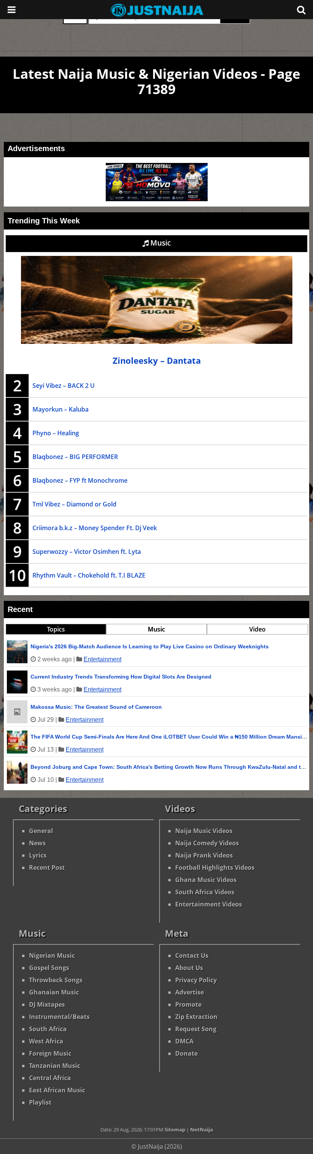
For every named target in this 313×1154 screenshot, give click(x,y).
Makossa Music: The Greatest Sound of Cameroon (96, 707)
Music (159, 243)
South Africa (48, 1029)
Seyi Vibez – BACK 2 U (63, 385)
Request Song (195, 1029)
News (37, 843)
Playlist (40, 1102)
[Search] (301, 9)
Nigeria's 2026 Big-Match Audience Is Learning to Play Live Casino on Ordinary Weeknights (150, 646)
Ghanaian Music (54, 992)
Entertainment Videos (208, 904)
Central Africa (50, 1078)
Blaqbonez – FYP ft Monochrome (79, 480)
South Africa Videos (204, 892)
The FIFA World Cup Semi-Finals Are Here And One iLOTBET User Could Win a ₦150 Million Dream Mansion (170, 737)
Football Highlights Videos (215, 867)
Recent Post (47, 867)
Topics (56, 629)
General (41, 831)
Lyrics (38, 855)
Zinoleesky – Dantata (157, 360)
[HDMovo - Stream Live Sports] (157, 199)
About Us (189, 968)
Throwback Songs (55, 980)
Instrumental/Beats (59, 1016)
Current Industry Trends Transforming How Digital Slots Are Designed (121, 677)
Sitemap (175, 1129)
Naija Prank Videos (204, 855)
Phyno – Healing (55, 433)
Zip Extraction (196, 1016)
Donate (186, 1053)
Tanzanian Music (54, 1065)
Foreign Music (50, 1053)
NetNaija (201, 1129)
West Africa (46, 1041)
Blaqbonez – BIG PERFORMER (75, 456)
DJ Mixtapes (47, 1004)
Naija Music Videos (203, 831)
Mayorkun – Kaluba (60, 409)
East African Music (57, 1090)
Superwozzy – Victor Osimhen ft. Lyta (86, 551)
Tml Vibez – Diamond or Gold (74, 504)
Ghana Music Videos (206, 880)
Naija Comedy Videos (207, 843)
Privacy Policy (196, 980)
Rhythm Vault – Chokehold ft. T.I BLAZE (88, 575)
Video (257, 629)
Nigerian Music (52, 955)
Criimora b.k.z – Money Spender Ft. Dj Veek (94, 528)
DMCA (184, 1041)
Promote (188, 1004)
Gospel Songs (49, 968)
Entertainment (102, 659)
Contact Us (191, 955)
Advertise (189, 992)
